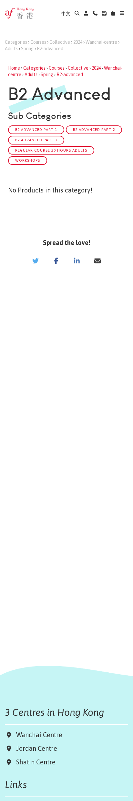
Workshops (27, 160)
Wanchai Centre (40, 734)
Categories (16, 42)
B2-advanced (50, 48)
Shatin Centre (34, 762)
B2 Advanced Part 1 (36, 129)
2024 (77, 42)
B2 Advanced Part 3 (36, 140)
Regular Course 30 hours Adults (51, 150)
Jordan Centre (35, 748)
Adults (11, 48)
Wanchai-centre (101, 42)
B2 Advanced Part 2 (94, 129)
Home (14, 68)
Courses (38, 42)
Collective (59, 42)
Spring (27, 48)
